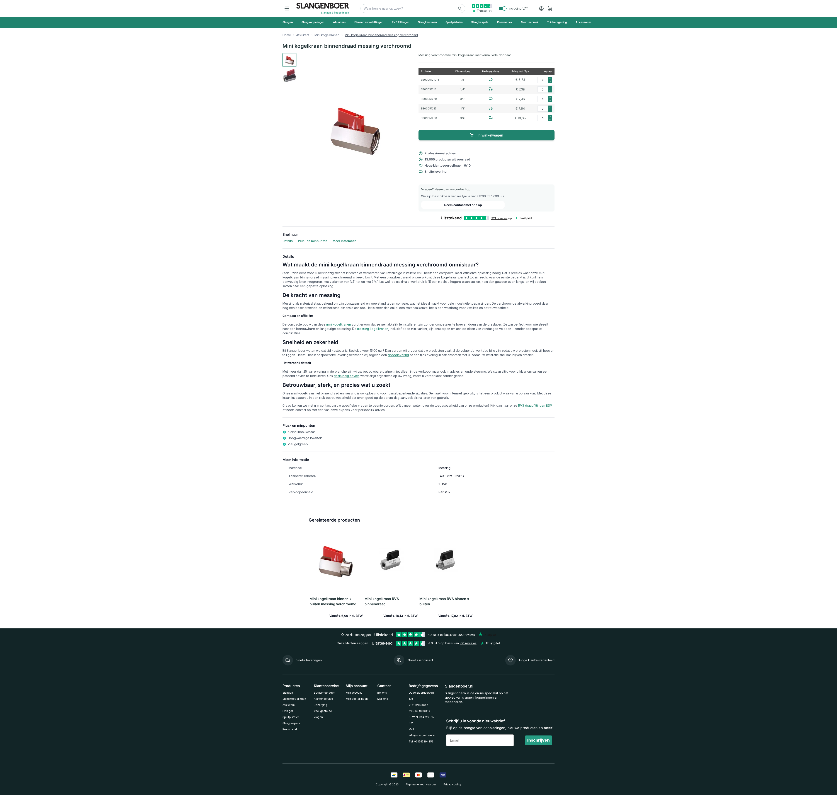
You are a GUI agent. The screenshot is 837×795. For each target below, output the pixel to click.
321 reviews (499, 218)
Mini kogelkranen (327, 35)
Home (286, 35)
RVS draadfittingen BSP (535, 405)
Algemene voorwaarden (421, 784)
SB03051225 (429, 108)
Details (287, 241)
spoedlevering (398, 355)
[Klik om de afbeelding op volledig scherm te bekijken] (355, 129)
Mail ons (382, 698)
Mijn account (354, 692)
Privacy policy (452, 784)
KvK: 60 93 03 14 (419, 711)
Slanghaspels (291, 723)
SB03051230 (429, 118)
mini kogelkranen (338, 324)
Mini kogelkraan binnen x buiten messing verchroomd (333, 601)
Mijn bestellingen (357, 698)
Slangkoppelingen (294, 698)
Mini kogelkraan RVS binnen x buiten (444, 601)
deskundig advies (346, 376)
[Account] (541, 8)
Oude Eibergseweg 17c (421, 695)
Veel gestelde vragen (323, 714)
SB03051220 (429, 99)
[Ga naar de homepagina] (322, 8)
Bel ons (382, 692)
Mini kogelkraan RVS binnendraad (381, 601)
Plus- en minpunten (312, 241)
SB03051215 (428, 89)
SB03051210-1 (430, 79)
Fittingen (288, 711)
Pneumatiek (290, 729)
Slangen (287, 692)
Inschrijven (538, 740)
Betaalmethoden (324, 692)
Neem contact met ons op (463, 205)
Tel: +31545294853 (421, 741)
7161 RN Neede (418, 704)
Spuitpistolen (290, 717)
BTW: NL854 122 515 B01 (421, 720)
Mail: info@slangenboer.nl (422, 732)
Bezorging (320, 704)
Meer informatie (344, 241)
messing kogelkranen (372, 329)
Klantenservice (323, 698)
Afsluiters (302, 35)
